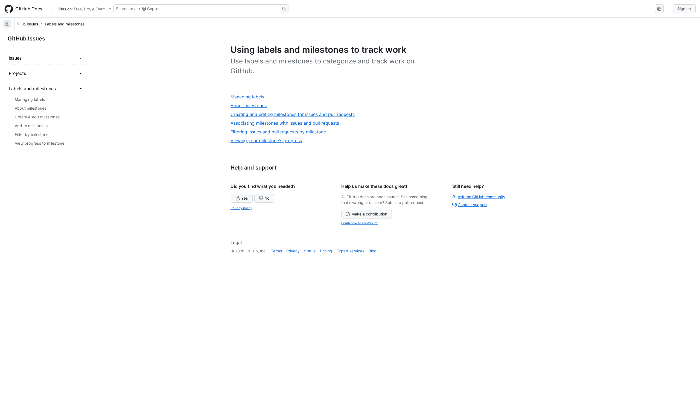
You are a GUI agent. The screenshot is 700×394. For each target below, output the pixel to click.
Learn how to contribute (359, 223)
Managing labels (249, 97)
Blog (373, 251)
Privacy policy (241, 208)
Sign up (684, 8)
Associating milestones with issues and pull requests (287, 123)
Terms (276, 251)
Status (310, 251)
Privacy (293, 251)
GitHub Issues (25, 24)
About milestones (251, 106)
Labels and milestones (64, 24)
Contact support (472, 204)
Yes (244, 198)
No (266, 198)
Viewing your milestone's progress (268, 141)
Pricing (326, 251)
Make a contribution (369, 214)
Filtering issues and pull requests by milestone (280, 132)
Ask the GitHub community (481, 196)
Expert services (350, 251)
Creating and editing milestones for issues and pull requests (295, 114)
